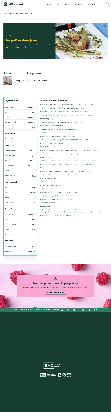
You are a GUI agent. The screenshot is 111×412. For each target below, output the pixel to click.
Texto (38, 103)
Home (5, 13)
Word (37, 112)
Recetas (11, 13)
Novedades (56, 310)
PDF (37, 108)
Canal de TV (38, 310)
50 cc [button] (34, 127)
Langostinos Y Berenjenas (24, 13)
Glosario (47, 310)
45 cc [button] (34, 203)
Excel (37, 110)
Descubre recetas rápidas (55, 292)
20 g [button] (34, 198)
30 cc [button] (34, 176)
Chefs (15, 310)
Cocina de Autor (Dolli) (37, 80)
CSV (37, 105)
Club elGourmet (25, 310)
